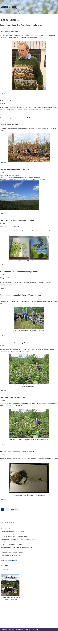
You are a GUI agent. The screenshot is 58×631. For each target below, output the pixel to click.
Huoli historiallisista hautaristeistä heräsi (12, 552)
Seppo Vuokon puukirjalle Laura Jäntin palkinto (20, 295)
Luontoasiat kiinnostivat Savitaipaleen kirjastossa (21, 25)
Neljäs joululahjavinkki (10, 101)
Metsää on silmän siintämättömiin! (14, 169)
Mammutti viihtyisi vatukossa (12, 397)
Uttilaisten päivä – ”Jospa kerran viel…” (11, 534)
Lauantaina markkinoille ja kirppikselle (11, 544)
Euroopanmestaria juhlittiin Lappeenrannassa (13, 531)
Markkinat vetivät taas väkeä (8, 542)
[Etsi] (55, 569)
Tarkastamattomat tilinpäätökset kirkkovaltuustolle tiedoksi (16, 547)
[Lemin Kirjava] (5, 7)
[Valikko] (14, 7)
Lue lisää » (3, 94)
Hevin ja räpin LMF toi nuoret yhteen (11, 555)
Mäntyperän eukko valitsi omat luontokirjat (18, 220)
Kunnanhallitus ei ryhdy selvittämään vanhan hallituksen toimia (18, 539)
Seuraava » (14, 509)
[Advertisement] (12, 612)
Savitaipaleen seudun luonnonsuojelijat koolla (19, 271)
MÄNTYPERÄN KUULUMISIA (9, 560)
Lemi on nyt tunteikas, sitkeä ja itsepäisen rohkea (14, 536)
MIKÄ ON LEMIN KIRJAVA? (8, 523)
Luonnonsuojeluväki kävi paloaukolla (15, 118)
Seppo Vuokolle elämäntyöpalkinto (14, 343)
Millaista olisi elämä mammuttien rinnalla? (18, 452)
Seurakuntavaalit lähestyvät (8, 550)
